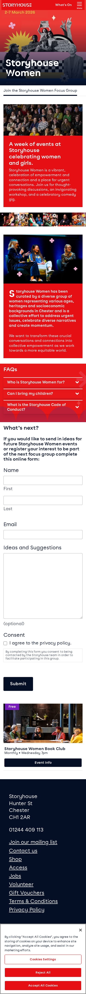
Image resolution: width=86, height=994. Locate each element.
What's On (63, 5)
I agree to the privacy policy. (40, 643)
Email (10, 524)
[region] (43, 959)
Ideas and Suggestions (32, 548)
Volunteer (21, 884)
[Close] (80, 930)
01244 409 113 (26, 830)
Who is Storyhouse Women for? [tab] (36, 382)
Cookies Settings (43, 959)
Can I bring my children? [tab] (30, 393)
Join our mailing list (33, 842)
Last (7, 508)
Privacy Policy (26, 909)
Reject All (43, 972)
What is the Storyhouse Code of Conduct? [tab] (36, 407)
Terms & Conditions (33, 901)
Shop (15, 859)
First (8, 488)
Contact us (23, 850)
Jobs (15, 876)
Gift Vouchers (26, 893)
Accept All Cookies (43, 985)
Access (18, 867)
